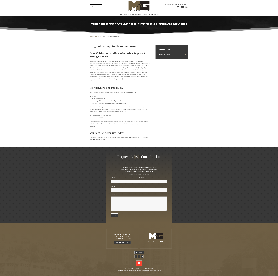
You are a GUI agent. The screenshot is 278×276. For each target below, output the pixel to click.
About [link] (125, 14)
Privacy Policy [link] (132, 270)
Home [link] (120, 14)
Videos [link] (151, 14)
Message (114, 194)
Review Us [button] (139, 252)
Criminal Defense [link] (135, 14)
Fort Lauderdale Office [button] (122, 242)
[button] (136, 256)
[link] (139, 6)
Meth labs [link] (95, 96)
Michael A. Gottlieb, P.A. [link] (135, 268)
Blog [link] (145, 14)
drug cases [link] (100, 72)
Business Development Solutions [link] (146, 270)
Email (113, 186)
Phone (141, 177)
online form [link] (95, 139)
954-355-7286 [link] (182, 7)
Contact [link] (156, 14)
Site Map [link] (126, 270)
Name (113, 177)
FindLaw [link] (159, 270)
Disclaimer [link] (120, 270)
